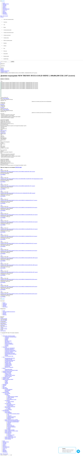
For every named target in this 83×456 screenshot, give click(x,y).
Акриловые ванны (8, 369)
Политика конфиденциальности (9, 311)
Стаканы (6, 344)
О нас (4, 2)
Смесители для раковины (10, 347)
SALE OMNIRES (8, 412)
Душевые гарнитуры (9, 361)
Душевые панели (8, 364)
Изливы (6, 355)
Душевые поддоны (6, 377)
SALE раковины (8, 431)
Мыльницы (7, 341)
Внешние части (10, 405)
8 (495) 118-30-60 (3, 318)
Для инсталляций (8, 409)
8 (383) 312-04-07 (3, 324)
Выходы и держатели (9, 367)
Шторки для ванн (8, 376)
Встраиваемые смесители (10, 358)
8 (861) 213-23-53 (3, 326)
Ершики (6, 338)
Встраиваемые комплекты (10, 360)
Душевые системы (8, 359)
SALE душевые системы (9, 429)
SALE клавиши (8, 438)
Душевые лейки (8, 363)
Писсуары (5, 387)
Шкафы (6, 382)
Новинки (4, 11)
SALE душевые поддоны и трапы (11, 430)
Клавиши (7, 391)
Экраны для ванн (10, 397)
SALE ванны (7, 411)
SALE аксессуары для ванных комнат (12, 420)
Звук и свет (9, 398)
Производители (6, 3)
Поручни (6, 345)
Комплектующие (6, 392)
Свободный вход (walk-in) (10, 375)
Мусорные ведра (8, 340)
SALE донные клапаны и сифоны (11, 419)
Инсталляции (5, 388)
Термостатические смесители (10, 354)
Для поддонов (7, 407)
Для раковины (10, 435)
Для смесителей (8, 403)
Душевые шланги (8, 365)
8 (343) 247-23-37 (3, 322)
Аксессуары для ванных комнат (9, 335)
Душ (3, 357)
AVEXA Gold (3, 132)
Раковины (5, 304)
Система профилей (8, 389)
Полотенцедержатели (9, 343)
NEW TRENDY (6, 98)
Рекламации (5, 13)
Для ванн (7, 394)
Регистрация (5, 15)
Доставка (4, 4)
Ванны (4, 302)
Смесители (5, 303)
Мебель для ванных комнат (8, 379)
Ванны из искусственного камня (11, 370)
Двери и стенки (8, 373)
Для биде (9, 433)
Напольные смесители (9, 348)
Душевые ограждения (7, 372)
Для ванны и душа (10, 434)
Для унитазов (7, 393)
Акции (4, 6)
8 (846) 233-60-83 (3, 328)
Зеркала (6, 383)
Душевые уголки (8, 374)
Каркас (8, 395)
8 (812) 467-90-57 (3, 320)
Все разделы (5, 306)
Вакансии (4, 12)
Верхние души (8, 362)
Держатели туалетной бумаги (10, 336)
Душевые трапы (6, 378)
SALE (4, 10)
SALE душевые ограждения (10, 436)
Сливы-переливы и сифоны (12, 396)
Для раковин (7, 400)
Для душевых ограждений (10, 406)
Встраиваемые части (11, 404)
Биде (4, 386)
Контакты (4, 7)
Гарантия (4, 5)
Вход (1, 15)
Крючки (6, 339)
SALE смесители (8, 432)
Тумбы (6, 381)
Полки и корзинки (8, 342)
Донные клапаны (10, 401)
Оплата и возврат (6, 8)
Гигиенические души (9, 356)
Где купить (5, 9)
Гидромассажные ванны (7, 371)
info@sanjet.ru (3, 330)
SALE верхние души (9, 437)
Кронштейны (7, 366)
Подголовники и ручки (11, 399)
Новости (4, 313)
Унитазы (4, 305)
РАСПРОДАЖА (6, 410)
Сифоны (9, 402)
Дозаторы (7, 337)
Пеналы (6, 380)
